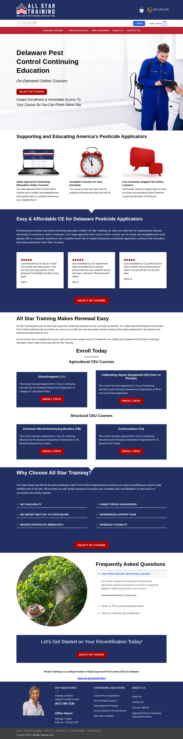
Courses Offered (53, 30)
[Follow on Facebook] (19, 23)
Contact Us (133, 30)
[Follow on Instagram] (24, 23)
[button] (158, 24)
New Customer (100, 30)
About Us (118, 30)
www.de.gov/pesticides (91, 678)
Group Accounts (78, 30)
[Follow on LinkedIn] (34, 23)
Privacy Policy (94, 731)
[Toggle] (98, 574)
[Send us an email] (29, 23)
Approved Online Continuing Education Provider (146, 715)
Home (19, 731)
